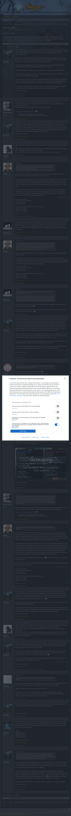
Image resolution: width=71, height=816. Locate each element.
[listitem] (35, 402)
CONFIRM (23, 431)
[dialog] (35, 408)
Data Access (35, 437)
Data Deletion (25, 437)
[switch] (57, 406)
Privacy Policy (45, 437)
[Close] (65, 378)
